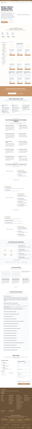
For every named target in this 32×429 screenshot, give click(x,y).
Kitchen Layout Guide (19, 397)
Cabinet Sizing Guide (18, 398)
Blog (24, 2)
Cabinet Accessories (11, 400)
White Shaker (4, 45)
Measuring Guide (18, 400)
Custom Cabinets (11, 402)
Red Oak (3, 59)
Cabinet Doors (10, 398)
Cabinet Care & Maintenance (19, 401)
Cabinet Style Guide (18, 396)
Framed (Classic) (4, 51)
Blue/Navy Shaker (4, 49)
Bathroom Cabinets (11, 397)
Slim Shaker (4, 46)
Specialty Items (10, 403)
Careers (2, 398)
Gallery (19, 2)
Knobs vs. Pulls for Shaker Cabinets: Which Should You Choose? (26, 280)
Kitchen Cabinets (11, 396)
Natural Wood (4, 47)
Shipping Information (26, 398)
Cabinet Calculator (18, 404)
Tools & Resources (18, 407)
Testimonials (2, 400)
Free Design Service (18, 403)
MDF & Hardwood (4, 61)
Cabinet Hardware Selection (19, 402)
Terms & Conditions (15, 427)
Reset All (6, 42)
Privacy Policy (12, 427)
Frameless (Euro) (4, 52)
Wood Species (10, 401)
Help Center (25, 396)
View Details (12, 83)
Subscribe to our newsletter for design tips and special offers (24, 381)
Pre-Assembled (4, 56)
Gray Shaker (4, 48)
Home (10, 2)
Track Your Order (26, 400)
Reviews (21, 2)
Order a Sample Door (20, 93)
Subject (18, 372)
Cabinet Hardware (11, 399)
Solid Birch (4, 60)
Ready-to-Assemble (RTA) (5, 55)
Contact (26, 2)
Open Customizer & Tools (12, 93)
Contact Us (2, 399)
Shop (13, 2)
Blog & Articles (18, 408)
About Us (2, 396)
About (16, 2)
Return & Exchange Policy (27, 397)
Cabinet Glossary (18, 406)
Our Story (2, 397)
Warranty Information (26, 399)
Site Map (9, 427)
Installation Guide (18, 399)
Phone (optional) (19, 369)
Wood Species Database (19, 405)
